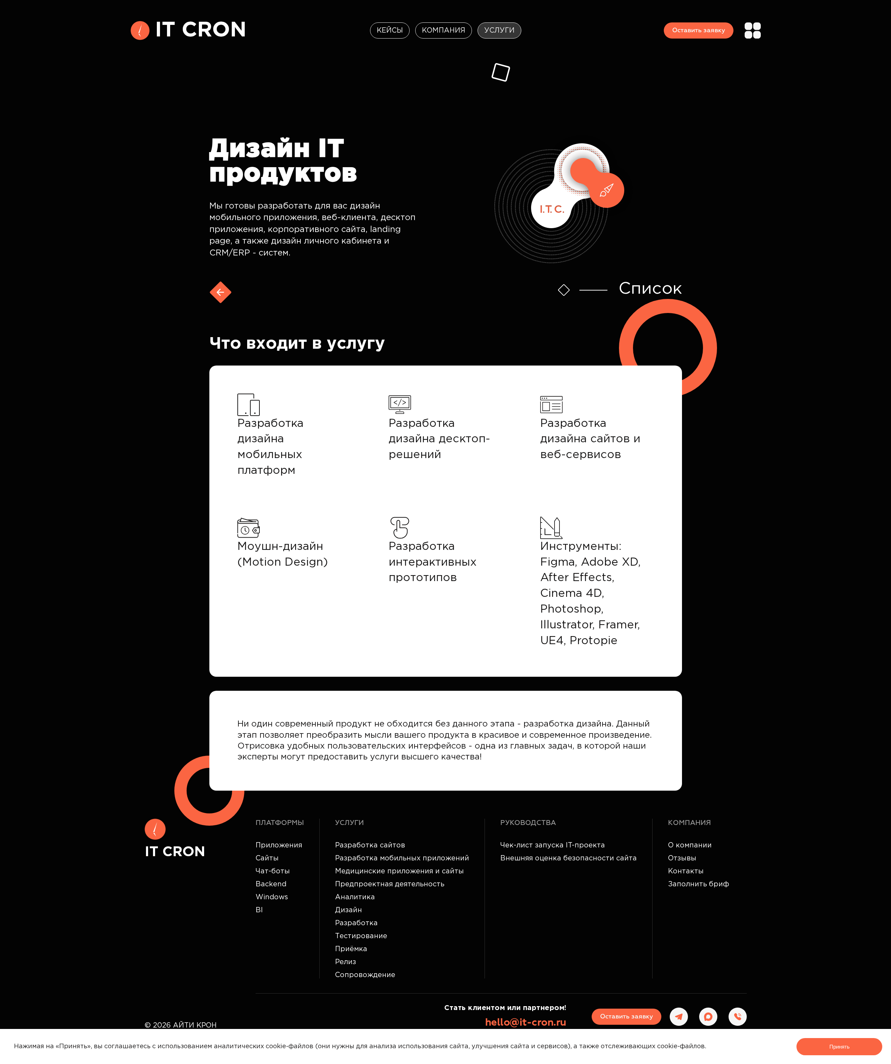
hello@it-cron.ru (525, 1023)
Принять (839, 1047)
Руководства (528, 822)
